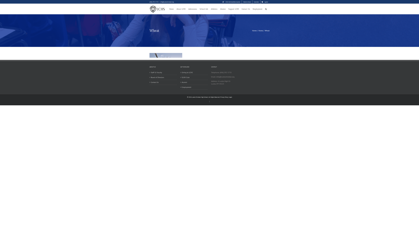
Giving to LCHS (187, 72)
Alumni (184, 82)
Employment (186, 87)
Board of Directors (157, 77)
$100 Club (186, 77)
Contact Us (155, 82)
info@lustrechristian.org (167, 2)
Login (230, 97)
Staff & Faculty (156, 72)
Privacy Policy (224, 97)
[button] (266, 9)
